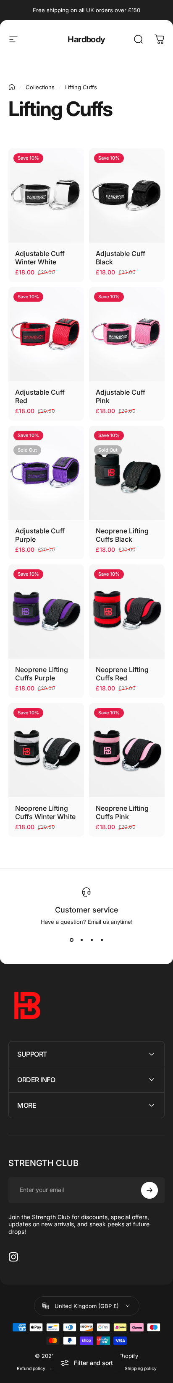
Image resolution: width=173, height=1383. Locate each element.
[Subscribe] (149, 1190)
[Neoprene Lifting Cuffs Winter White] (46, 750)
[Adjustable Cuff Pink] (127, 334)
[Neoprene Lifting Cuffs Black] (127, 473)
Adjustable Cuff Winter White (40, 257)
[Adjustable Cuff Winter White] (46, 195)
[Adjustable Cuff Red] (46, 334)
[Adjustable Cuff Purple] (46, 473)
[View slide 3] (91, 940)
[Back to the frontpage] (11, 87)
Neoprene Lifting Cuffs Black (122, 535)
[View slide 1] (71, 940)
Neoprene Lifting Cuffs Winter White (45, 812)
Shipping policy (141, 1368)
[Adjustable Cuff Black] (127, 195)
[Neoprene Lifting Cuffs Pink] (127, 750)
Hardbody (86, 39)
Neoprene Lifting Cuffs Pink (122, 812)
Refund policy (31, 1368)
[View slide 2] (81, 940)
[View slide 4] (102, 940)
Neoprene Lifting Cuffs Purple (41, 673)
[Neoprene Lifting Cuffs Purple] (46, 611)
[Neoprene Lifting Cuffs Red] (127, 611)
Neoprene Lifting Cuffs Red (122, 673)
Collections (40, 87)
